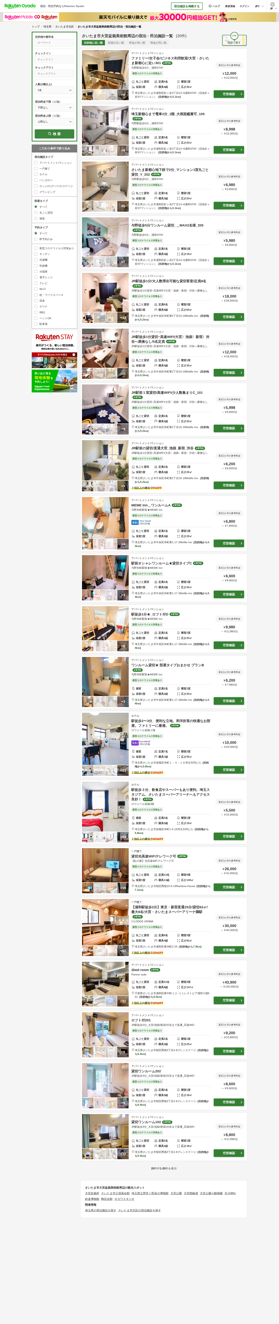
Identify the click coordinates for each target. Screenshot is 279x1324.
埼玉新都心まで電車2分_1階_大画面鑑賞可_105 (168, 114)
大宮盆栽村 (92, 1193)
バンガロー (46, 180)
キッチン (44, 253)
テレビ (43, 283)
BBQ (42, 312)
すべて (43, 206)
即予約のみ (46, 239)
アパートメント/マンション (55, 162)
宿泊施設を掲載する (187, 6)
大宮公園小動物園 (211, 1193)
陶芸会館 (107, 1199)
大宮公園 (176, 1193)
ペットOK (45, 318)
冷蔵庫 (43, 271)
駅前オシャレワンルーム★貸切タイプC (161, 563)
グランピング (47, 191)
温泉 (42, 300)
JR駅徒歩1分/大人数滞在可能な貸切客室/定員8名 (168, 281)
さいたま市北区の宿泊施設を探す (139, 1210)
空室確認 (229, 94)
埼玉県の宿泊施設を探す (100, 1210)
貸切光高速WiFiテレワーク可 (153, 856)
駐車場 (43, 323)
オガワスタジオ (124, 1199)
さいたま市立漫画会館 (115, 1193)
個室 (42, 218)
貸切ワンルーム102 (146, 1122)
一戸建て (44, 168)
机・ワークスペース (51, 294)
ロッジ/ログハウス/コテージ (56, 186)
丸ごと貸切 (46, 212)
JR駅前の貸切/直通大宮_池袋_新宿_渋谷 (162, 448)
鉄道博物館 (92, 1199)
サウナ (43, 306)
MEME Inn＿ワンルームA (151, 505)
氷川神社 (230, 1193)
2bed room (140, 970)
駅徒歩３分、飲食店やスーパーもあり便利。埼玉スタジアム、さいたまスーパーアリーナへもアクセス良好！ (170, 794)
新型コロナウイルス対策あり (56, 248)
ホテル (43, 174)
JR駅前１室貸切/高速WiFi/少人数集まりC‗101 (167, 392)
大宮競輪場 (191, 1193)
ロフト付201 (141, 1020)
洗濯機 (43, 259)
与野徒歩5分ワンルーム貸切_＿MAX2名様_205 (167, 225)
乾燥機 (43, 265)
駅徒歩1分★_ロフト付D (149, 614)
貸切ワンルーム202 (146, 1071)
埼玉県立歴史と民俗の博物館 (150, 1193)
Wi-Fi (42, 289)
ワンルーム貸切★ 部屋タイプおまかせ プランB (167, 665)
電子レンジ (46, 277)
